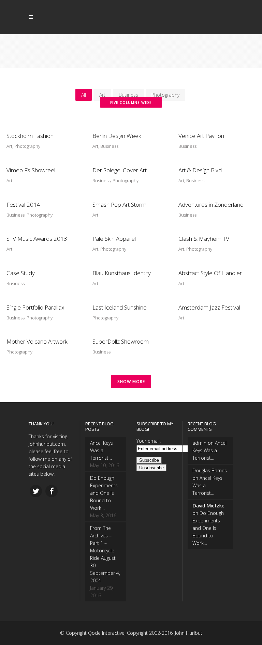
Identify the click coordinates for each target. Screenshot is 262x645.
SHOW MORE (131, 381)
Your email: (148, 441)
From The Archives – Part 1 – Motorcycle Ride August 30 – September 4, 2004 (105, 554)
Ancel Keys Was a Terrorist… (101, 450)
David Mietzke (208, 505)
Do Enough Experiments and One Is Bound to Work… (104, 493)
